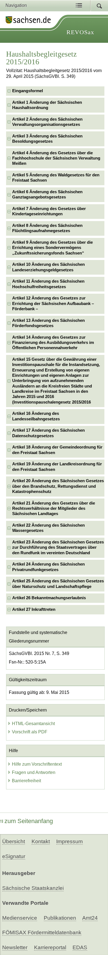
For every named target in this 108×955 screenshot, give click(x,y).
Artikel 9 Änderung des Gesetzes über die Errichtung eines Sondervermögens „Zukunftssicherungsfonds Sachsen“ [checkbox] (52, 247)
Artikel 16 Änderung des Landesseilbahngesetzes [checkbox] (36, 416)
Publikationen (60, 918)
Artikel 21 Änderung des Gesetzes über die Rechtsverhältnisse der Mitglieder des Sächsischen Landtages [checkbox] (53, 508)
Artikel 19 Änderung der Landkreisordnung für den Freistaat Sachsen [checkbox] (57, 466)
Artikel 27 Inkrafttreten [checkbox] (33, 609)
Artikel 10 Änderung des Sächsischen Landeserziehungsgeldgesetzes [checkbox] (48, 267)
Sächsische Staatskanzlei (33, 888)
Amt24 (90, 918)
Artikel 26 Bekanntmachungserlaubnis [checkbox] (49, 598)
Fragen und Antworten (33, 772)
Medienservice (19, 918)
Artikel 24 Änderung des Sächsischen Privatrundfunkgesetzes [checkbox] (48, 567)
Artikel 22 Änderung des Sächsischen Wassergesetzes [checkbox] (48, 528)
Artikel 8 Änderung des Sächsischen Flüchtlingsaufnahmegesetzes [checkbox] (47, 228)
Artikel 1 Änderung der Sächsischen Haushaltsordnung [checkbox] (47, 105)
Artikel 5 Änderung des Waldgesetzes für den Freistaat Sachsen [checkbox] (55, 177)
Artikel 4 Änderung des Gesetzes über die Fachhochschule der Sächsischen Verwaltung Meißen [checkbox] (56, 158)
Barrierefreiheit (26, 780)
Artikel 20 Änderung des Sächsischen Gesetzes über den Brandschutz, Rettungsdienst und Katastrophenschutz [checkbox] (58, 486)
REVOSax (80, 32)
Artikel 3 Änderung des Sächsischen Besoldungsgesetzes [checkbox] (47, 139)
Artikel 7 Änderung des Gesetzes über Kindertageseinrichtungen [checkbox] (49, 211)
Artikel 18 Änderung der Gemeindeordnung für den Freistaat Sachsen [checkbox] (57, 450)
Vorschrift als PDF (29, 731)
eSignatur (13, 856)
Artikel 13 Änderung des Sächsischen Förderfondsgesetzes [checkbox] (48, 323)
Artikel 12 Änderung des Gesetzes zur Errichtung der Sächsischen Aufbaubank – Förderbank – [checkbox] (53, 303)
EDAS (80, 947)
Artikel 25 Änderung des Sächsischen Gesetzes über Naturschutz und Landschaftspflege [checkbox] (58, 583)
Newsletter (14, 947)
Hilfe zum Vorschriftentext (37, 764)
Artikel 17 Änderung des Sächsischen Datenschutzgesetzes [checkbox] (48, 433)
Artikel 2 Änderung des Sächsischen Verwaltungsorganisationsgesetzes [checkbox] (47, 122)
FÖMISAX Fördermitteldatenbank (41, 932)
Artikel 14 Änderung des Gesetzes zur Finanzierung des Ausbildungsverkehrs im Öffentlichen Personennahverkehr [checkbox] (53, 342)
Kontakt (41, 841)
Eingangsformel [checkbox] (27, 91)
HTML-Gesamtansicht (33, 723)
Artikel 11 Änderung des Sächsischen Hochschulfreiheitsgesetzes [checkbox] (48, 284)
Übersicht (13, 841)
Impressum (69, 841)
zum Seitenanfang (28, 821)
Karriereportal (50, 947)
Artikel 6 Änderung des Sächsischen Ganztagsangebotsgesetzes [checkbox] (47, 194)
